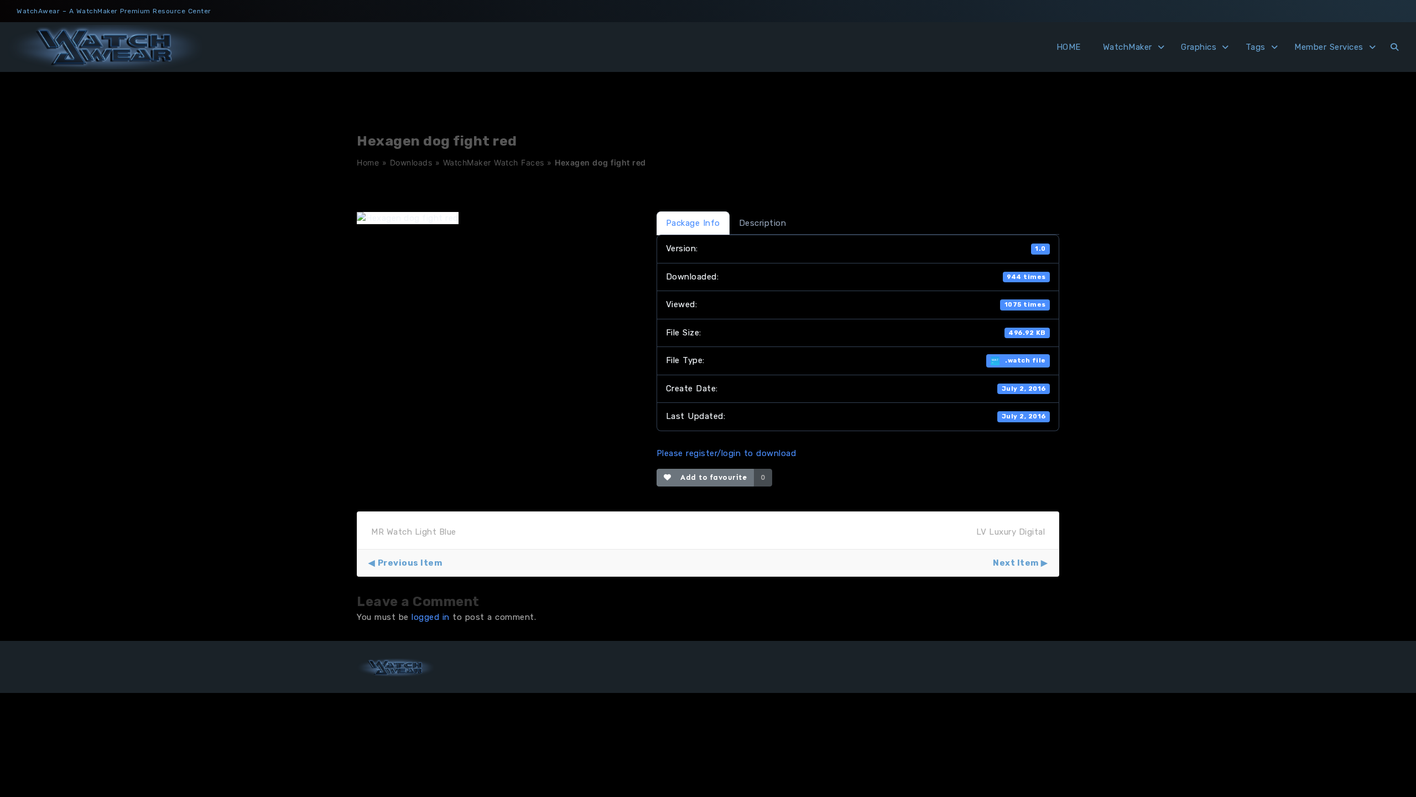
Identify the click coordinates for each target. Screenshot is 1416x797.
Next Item (1016, 563)
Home (368, 162)
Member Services (1328, 47)
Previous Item (410, 563)
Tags (1256, 47)
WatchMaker (1127, 47)
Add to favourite (711, 477)
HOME (1068, 47)
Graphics (1198, 47)
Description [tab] (763, 223)
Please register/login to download (726, 453)
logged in (431, 617)
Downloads (411, 162)
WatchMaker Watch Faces (493, 162)
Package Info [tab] (693, 223)
